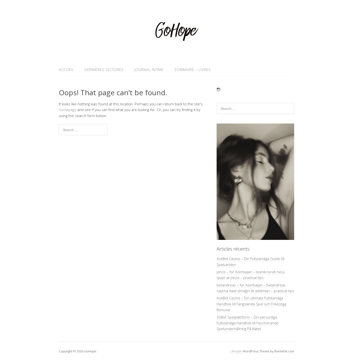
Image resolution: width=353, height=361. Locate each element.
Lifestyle (236, 351)
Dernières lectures (104, 69)
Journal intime (149, 69)
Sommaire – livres (192, 69)
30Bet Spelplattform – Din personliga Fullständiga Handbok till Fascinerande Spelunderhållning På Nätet (248, 323)
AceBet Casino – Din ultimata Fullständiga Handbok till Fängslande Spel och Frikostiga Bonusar (251, 304)
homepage (67, 109)
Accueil (66, 69)
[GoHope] (176, 52)
